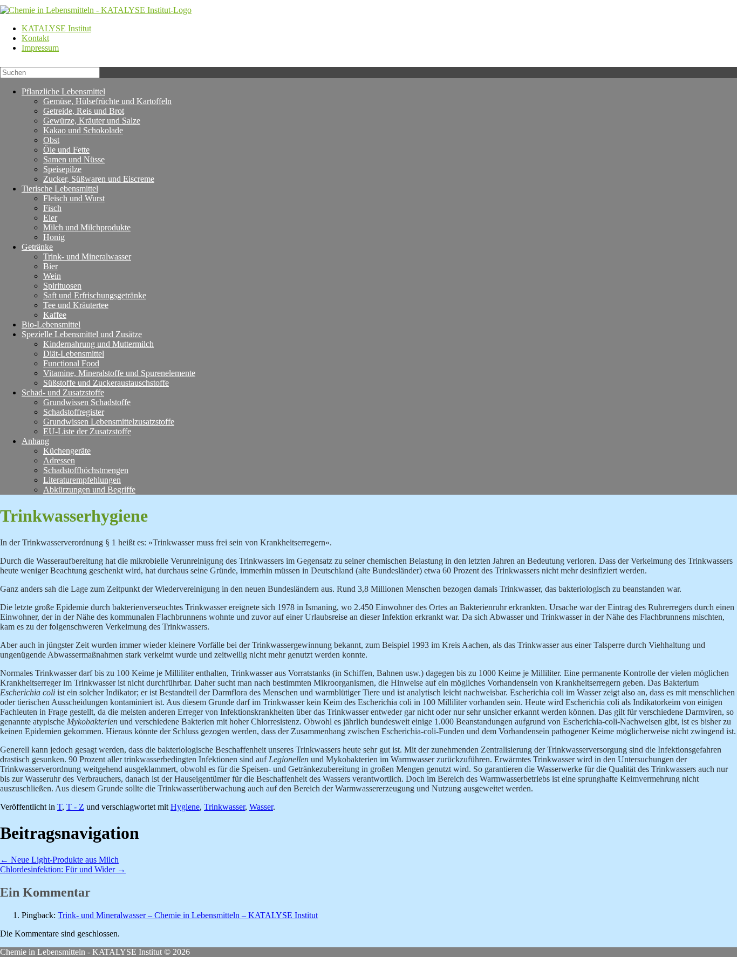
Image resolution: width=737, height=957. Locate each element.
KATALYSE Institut (56, 28)
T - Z (75, 806)
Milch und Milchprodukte (87, 227)
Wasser (261, 806)
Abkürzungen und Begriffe (89, 489)
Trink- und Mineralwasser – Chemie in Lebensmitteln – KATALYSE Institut (188, 915)
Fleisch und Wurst (74, 198)
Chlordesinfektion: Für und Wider (63, 869)
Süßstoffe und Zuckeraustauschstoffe (106, 382)
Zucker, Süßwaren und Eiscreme (98, 178)
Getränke (37, 246)
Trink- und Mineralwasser (87, 256)
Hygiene (185, 806)
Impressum (40, 47)
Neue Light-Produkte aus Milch (59, 859)
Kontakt (35, 38)
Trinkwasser (224, 806)
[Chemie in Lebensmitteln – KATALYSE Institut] (96, 10)
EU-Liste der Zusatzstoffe (87, 431)
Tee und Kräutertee (75, 305)
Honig (54, 237)
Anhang (35, 441)
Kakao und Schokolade (83, 130)
